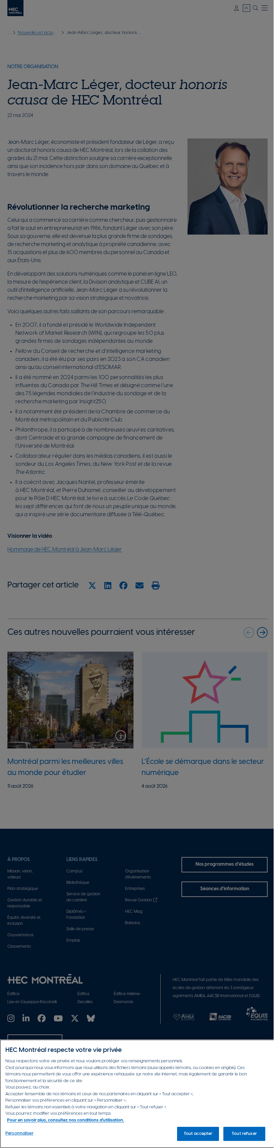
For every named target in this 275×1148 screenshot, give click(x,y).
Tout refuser (244, 1134)
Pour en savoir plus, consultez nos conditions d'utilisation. (65, 1120)
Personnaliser (19, 1133)
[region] (137, 1093)
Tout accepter (198, 1134)
